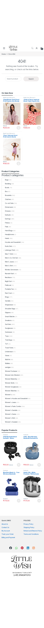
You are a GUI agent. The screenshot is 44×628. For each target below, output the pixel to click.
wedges (8, 367)
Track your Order (8, 534)
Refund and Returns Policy (33, 531)
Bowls (7, 187)
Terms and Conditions (31, 534)
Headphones (9, 234)
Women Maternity (11, 379)
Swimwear (8, 332)
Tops (7, 336)
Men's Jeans (9, 262)
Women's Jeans (10, 402)
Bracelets (8, 195)
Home (4, 54)
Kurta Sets (8, 246)
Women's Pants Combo (13, 406)
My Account (6, 531)
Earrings (8, 219)
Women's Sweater (11, 422)
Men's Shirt (9, 266)
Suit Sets (8, 324)
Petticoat (8, 285)
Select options (18, 128)
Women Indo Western (12, 375)
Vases (7, 355)
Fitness (7, 223)
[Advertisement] (22, 22)
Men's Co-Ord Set (11, 258)
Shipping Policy (29, 527)
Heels (7, 238)
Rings (7, 297)
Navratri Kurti (9, 273)
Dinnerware (9, 207)
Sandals (7, 301)
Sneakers (8, 320)
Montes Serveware (11, 270)
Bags (6, 180)
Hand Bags (9, 230)
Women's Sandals (11, 410)
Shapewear (9, 305)
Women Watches (11, 391)
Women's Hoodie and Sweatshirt (16, 398)
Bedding (8, 184)
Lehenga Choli (10, 250)
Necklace (8, 277)
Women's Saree (10, 414)
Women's (12, 97)
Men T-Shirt (9, 254)
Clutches (8, 199)
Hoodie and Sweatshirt (13, 242)
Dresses (8, 211)
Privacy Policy (28, 524)
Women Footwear (11, 371)
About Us (5, 524)
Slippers (8, 312)
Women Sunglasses (12, 387)
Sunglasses (9, 328)
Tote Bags (8, 340)
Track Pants (9, 348)
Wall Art (7, 359)
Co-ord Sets (9, 203)
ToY (6, 344)
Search (32, 48)
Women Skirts (9, 383)
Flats (6, 227)
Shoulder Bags (10, 309)
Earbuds (8, 215)
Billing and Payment (8, 537)
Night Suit (6, 97)
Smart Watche (10, 316)
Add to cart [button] (19, 465)
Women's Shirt (10, 418)
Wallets (7, 363)
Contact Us (5, 527)
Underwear (9, 352)
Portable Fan (9, 289)
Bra (6, 191)
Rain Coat (8, 293)
